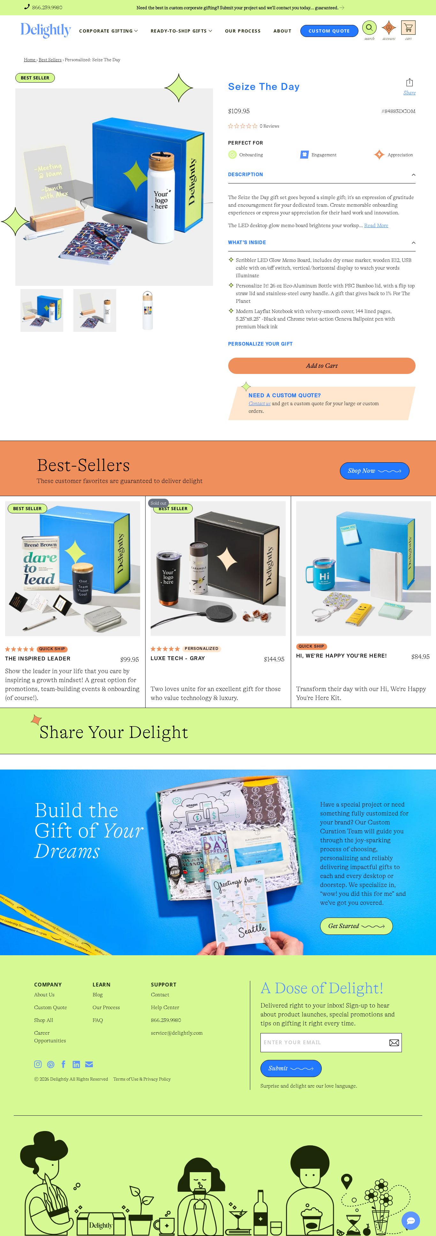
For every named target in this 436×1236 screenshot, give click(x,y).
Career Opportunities (50, 1037)
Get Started (343, 926)
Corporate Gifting (106, 31)
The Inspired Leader (38, 659)
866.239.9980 (166, 1020)
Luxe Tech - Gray (178, 658)
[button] (369, 30)
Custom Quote (50, 1007)
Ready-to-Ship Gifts (179, 31)
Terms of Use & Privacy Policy (142, 1079)
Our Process (106, 1007)
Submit (278, 1068)
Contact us (260, 403)
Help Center (165, 1007)
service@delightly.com (177, 1033)
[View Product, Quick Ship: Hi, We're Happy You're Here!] (363, 568)
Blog (98, 995)
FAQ (98, 1020)
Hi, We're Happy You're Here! (341, 656)
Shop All (43, 1020)
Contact (160, 995)
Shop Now (361, 470)
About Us (44, 995)
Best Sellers (50, 59)
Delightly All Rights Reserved (79, 1079)
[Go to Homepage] (45, 31)
